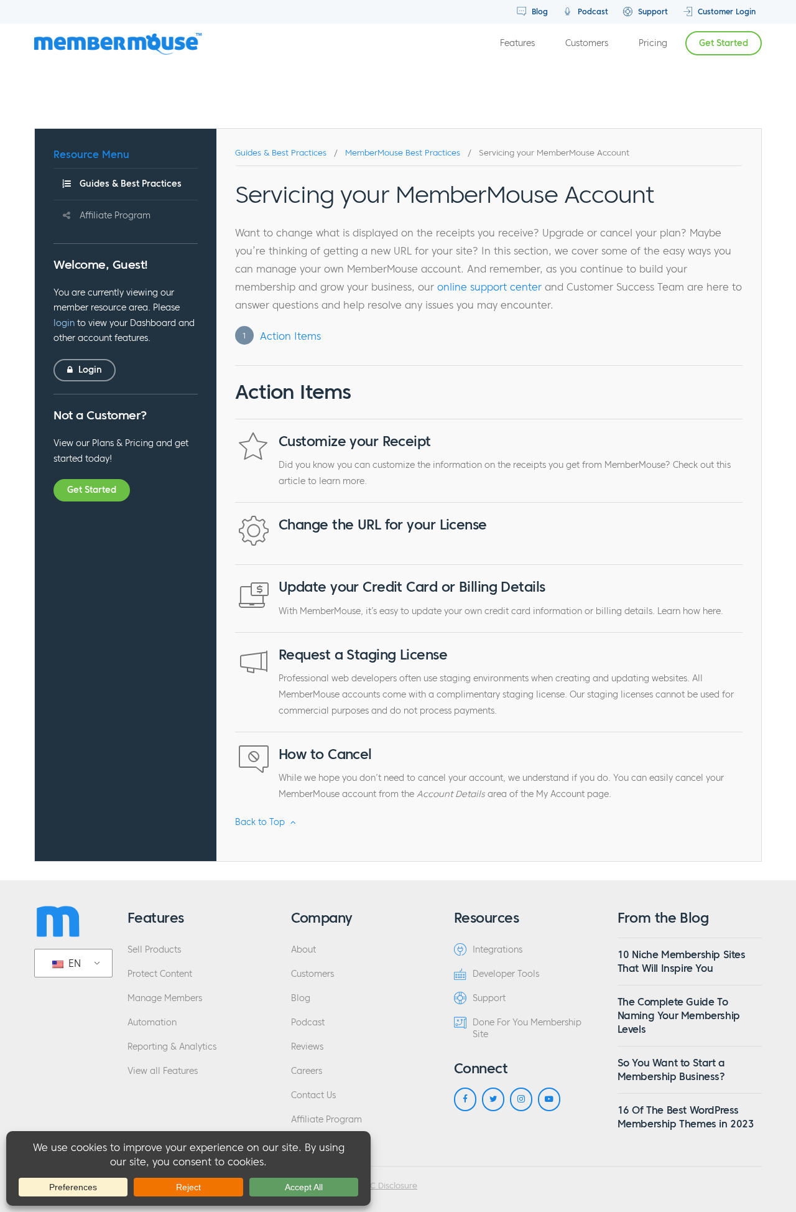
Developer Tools (506, 974)
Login (89, 370)
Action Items (290, 336)
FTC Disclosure (389, 1186)
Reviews (307, 1047)
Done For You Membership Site (527, 1028)
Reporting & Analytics (171, 1047)
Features (517, 43)
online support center (489, 287)
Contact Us (313, 1095)
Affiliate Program (115, 215)
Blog (538, 11)
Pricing (653, 43)
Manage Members (164, 998)
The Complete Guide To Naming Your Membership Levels (679, 1015)
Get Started (723, 43)
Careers (306, 1071)
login (64, 323)
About (303, 949)
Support (652, 11)
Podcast (591, 11)
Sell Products (154, 949)
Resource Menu (91, 154)
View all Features (162, 1071)
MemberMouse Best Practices (402, 153)
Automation (152, 1022)
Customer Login (725, 11)
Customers (586, 43)
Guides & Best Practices (131, 184)
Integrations (497, 949)
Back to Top (261, 822)
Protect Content (159, 974)
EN (73, 963)
